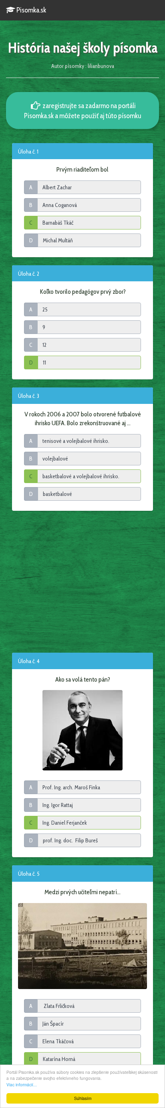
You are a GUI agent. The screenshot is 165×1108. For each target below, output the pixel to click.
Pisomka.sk (30, 10)
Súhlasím (82, 1098)
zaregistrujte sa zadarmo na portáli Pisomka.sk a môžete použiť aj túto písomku (82, 110)
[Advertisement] (82, 581)
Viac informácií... (21, 1084)
